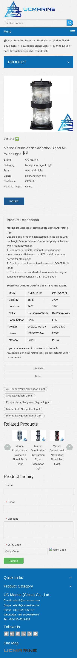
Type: (7, 170)
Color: (7, 175)
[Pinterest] (35, 634)
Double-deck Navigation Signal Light (27, 402)
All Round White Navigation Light (25, 388)
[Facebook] (6, 634)
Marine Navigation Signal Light (24, 415)
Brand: (8, 159)
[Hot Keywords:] (70, 22)
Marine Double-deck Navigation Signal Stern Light (19, 454)
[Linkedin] (18, 634)
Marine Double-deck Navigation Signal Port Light (57, 454)
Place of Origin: (13, 186)
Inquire (14, 201)
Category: (9, 165)
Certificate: (10, 181)
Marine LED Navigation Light (23, 409)
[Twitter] (23, 634)
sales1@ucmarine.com (26, 600)
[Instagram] (29, 634)
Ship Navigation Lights (19, 395)
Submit (14, 560)
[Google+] (12, 634)
